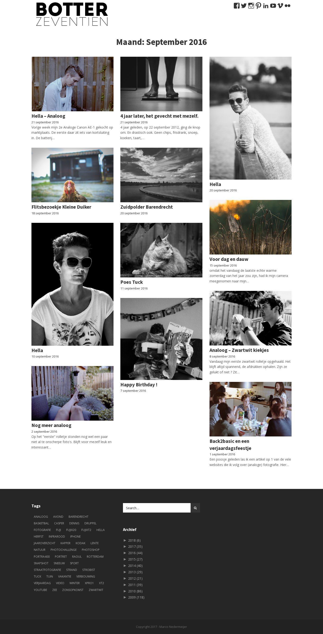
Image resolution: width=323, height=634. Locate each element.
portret (61, 557)
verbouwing (85, 576)
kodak (80, 543)
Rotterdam (95, 557)
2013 (135, 572)
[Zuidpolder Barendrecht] (161, 175)
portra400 (42, 557)
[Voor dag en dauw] (251, 227)
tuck (37, 576)
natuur (39, 550)
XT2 (101, 583)
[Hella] (251, 118)
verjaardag (42, 583)
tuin (49, 576)
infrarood (57, 537)
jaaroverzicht (44, 543)
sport (74, 563)
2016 (135, 553)
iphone (75, 537)
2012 (135, 578)
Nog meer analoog (51, 425)
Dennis (74, 523)
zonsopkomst (72, 590)
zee (54, 590)
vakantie (64, 576)
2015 (135, 559)
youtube (40, 590)
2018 (134, 540)
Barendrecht (78, 517)
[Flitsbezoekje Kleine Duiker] (72, 175)
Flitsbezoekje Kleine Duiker (61, 207)
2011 (135, 584)
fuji (58, 530)
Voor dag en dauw (229, 259)
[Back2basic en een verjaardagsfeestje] (251, 409)
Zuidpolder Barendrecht (146, 207)
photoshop (91, 550)
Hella (215, 184)
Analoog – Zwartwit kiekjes (239, 350)
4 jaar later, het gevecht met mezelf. (159, 116)
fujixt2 (86, 530)
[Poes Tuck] (161, 250)
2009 (136, 597)
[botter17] (70, 14)
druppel (90, 523)
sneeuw (59, 563)
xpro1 (89, 583)
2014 (135, 565)
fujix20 (71, 530)
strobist (88, 570)
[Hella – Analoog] (72, 84)
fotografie (42, 530)
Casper (59, 523)
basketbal (41, 523)
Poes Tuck (131, 282)
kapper (65, 543)
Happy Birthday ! (138, 384)
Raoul (77, 557)
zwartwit (96, 590)
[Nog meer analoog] (72, 393)
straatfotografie (47, 570)
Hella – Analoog (48, 116)
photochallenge (64, 550)
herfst (39, 537)
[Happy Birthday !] (161, 339)
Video (60, 583)
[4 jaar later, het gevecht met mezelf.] (161, 84)
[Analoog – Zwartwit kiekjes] (251, 318)
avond (58, 517)
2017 (135, 546)
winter (75, 583)
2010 (135, 591)
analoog (41, 517)
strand (71, 570)
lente (95, 543)
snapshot (41, 563)
